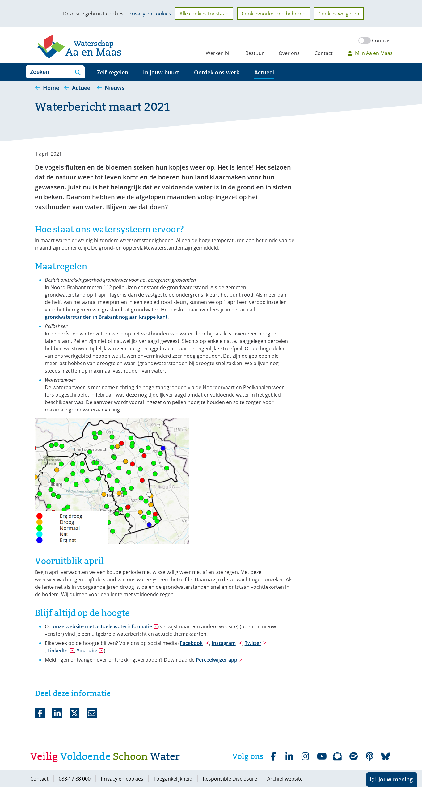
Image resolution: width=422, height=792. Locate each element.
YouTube (90, 650)
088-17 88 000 (75, 778)
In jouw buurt (161, 72)
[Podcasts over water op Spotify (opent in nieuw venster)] (369, 756)
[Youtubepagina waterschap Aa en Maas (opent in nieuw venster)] (321, 756)
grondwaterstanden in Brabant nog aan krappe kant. (107, 317)
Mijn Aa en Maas (374, 53)
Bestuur (254, 53)
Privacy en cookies (150, 13)
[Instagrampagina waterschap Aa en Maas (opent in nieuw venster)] (305, 756)
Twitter (256, 643)
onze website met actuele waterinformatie (105, 626)
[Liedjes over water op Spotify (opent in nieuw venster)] (353, 756)
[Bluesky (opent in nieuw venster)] (385, 756)
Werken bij (218, 53)
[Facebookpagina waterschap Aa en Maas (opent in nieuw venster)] (273, 756)
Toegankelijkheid (173, 778)
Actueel (264, 72)
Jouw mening (395, 779)
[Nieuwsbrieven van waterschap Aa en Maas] (337, 756)
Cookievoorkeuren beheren (274, 13)
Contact (323, 53)
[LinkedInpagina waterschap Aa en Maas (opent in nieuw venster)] (289, 756)
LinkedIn (60, 650)
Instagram (227, 643)
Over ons (289, 53)
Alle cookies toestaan (204, 13)
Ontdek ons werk (216, 72)
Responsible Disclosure (230, 778)
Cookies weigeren (339, 13)
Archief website (285, 778)
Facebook (194, 643)
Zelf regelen (112, 72)
